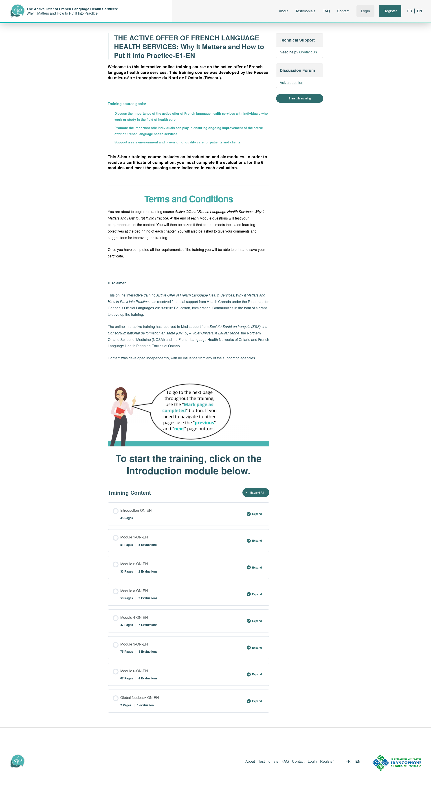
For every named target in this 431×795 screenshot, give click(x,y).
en (419, 10)
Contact (343, 10)
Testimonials (305, 10)
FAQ (326, 10)
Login (365, 10)
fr (409, 10)
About (283, 10)
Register (390, 10)
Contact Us (308, 52)
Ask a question (291, 82)
